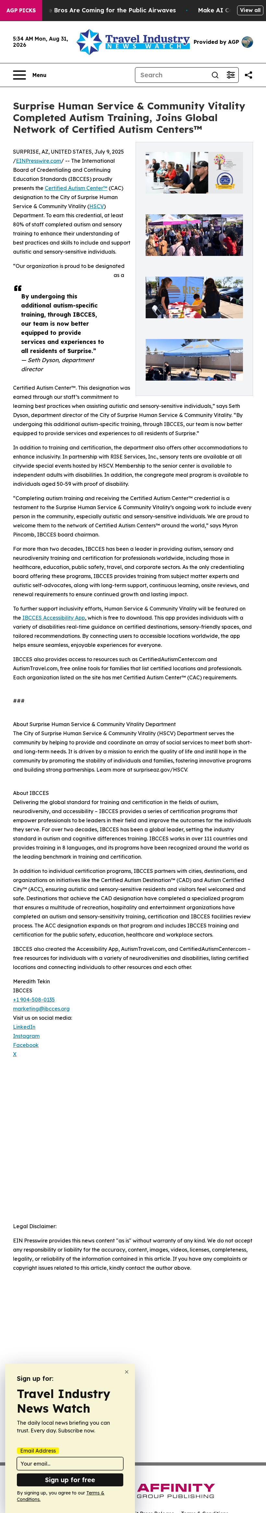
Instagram (26, 1036)
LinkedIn (24, 1027)
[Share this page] (248, 75)
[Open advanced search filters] (230, 75)
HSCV (96, 206)
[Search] (215, 75)
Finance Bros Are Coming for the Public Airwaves (102, 10)
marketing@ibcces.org (41, 1008)
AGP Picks (21, 10)
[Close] (127, 1372)
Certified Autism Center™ (76, 188)
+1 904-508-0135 (34, 999)
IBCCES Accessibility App (53, 617)
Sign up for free (70, 1480)
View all (250, 10)
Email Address (38, 1450)
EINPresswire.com (38, 161)
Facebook (26, 1045)
